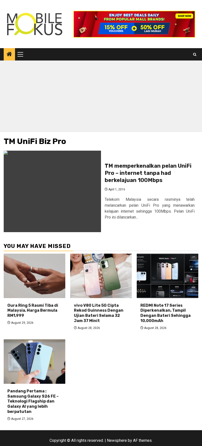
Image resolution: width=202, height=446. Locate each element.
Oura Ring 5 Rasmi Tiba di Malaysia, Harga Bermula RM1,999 (32, 310)
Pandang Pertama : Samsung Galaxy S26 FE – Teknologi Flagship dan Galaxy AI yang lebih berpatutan (33, 401)
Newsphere (117, 440)
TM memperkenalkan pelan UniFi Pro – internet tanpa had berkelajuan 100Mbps (148, 172)
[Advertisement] (101, 97)
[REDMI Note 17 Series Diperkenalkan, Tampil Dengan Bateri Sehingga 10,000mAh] (167, 276)
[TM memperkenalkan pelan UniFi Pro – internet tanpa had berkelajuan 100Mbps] (52, 191)
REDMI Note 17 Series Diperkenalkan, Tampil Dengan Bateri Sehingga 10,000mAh (165, 313)
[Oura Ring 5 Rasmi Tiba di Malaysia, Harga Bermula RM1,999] (34, 276)
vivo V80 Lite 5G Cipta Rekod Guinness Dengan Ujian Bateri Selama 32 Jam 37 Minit (98, 313)
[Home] (9, 54)
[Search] (195, 54)
